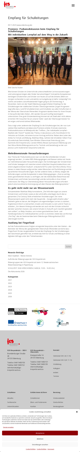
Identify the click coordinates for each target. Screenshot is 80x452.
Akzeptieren (40, 433)
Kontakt (56, 350)
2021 (10, 280)
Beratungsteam (58, 406)
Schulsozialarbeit (58, 398)
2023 (10, 286)
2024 (10, 290)
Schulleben (11, 392)
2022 (10, 283)
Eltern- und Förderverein (38, 402)
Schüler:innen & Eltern (38, 392)
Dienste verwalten (8, 427)
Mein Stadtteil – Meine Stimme (20, 256)
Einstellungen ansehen (40, 444)
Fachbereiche (11, 402)
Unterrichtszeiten (13, 406)
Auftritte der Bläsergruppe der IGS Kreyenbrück (26, 259)
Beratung (56, 392)
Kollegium (56, 368)
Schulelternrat (35, 398)
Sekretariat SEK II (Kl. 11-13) (62, 360)
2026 (10, 296)
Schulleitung (57, 364)
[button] (77, 412)
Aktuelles (10, 398)
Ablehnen (40, 439)
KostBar (33, 406)
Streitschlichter (58, 402)
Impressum (51, 449)
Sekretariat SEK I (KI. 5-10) (62, 356)
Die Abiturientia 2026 (16, 271)
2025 (10, 293)
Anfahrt (55, 372)
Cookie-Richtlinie (31, 449)
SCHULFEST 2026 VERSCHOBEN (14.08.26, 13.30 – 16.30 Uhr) (31, 268)
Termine (56, 376)
